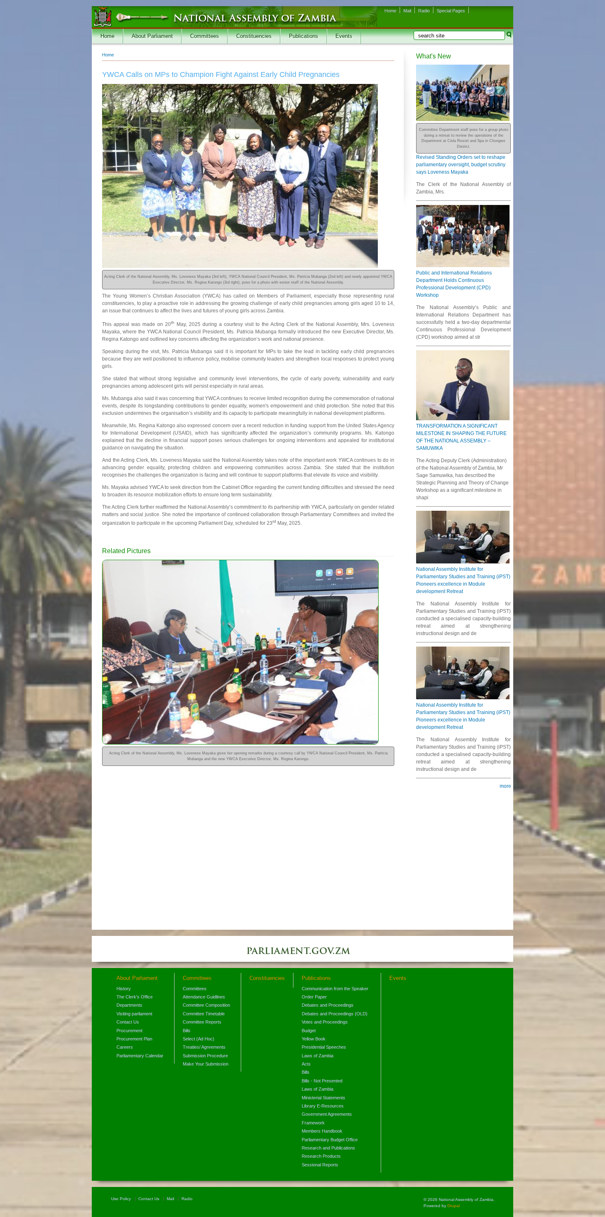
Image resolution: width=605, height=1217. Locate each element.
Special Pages (451, 10)
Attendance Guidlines (204, 996)
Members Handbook (322, 1131)
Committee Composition (206, 1005)
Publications (303, 36)
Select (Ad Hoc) (198, 1038)
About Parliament (152, 36)
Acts (306, 1063)
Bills (187, 1030)
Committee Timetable (204, 1013)
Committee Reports (202, 1021)
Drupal (453, 1205)
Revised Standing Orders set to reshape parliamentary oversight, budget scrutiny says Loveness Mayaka (460, 164)
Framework (313, 1122)
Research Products (321, 1156)
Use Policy (121, 1198)
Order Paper (314, 996)
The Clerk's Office (134, 996)
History (123, 988)
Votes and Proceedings (325, 1021)
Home (390, 10)
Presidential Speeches (324, 1047)
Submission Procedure (205, 1055)
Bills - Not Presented (322, 1080)
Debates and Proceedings (328, 1005)
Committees (204, 36)
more (505, 786)
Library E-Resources (323, 1105)
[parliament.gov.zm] (302, 955)
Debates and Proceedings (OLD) (335, 1013)
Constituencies (254, 36)
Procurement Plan (134, 1038)
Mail (407, 10)
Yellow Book (314, 1038)
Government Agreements (327, 1114)
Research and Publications (328, 1147)
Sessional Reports (320, 1164)
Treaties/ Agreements (204, 1047)
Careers (124, 1047)
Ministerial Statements (323, 1097)
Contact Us (127, 1021)
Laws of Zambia (317, 1055)
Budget (309, 1030)
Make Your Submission (205, 1063)
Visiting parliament (134, 1013)
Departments (129, 1005)
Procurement (129, 1030)
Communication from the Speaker (335, 988)
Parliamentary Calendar (139, 1055)
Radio (424, 10)
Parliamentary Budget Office (330, 1139)
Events (343, 36)
